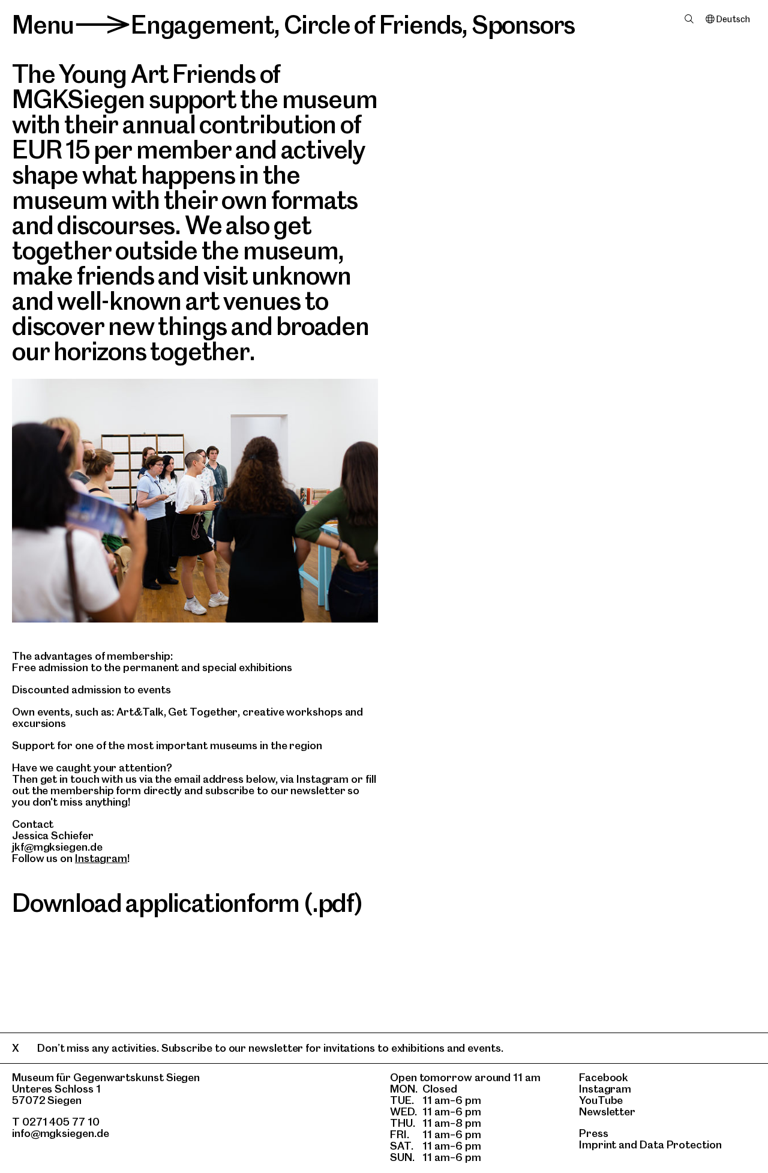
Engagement (202, 25)
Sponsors (523, 25)
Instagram (101, 858)
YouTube (601, 1100)
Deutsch (733, 19)
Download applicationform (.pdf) (187, 903)
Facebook (603, 1077)
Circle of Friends (373, 25)
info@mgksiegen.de (60, 1133)
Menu (43, 25)
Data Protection (681, 1144)
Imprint (597, 1144)
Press (593, 1133)
